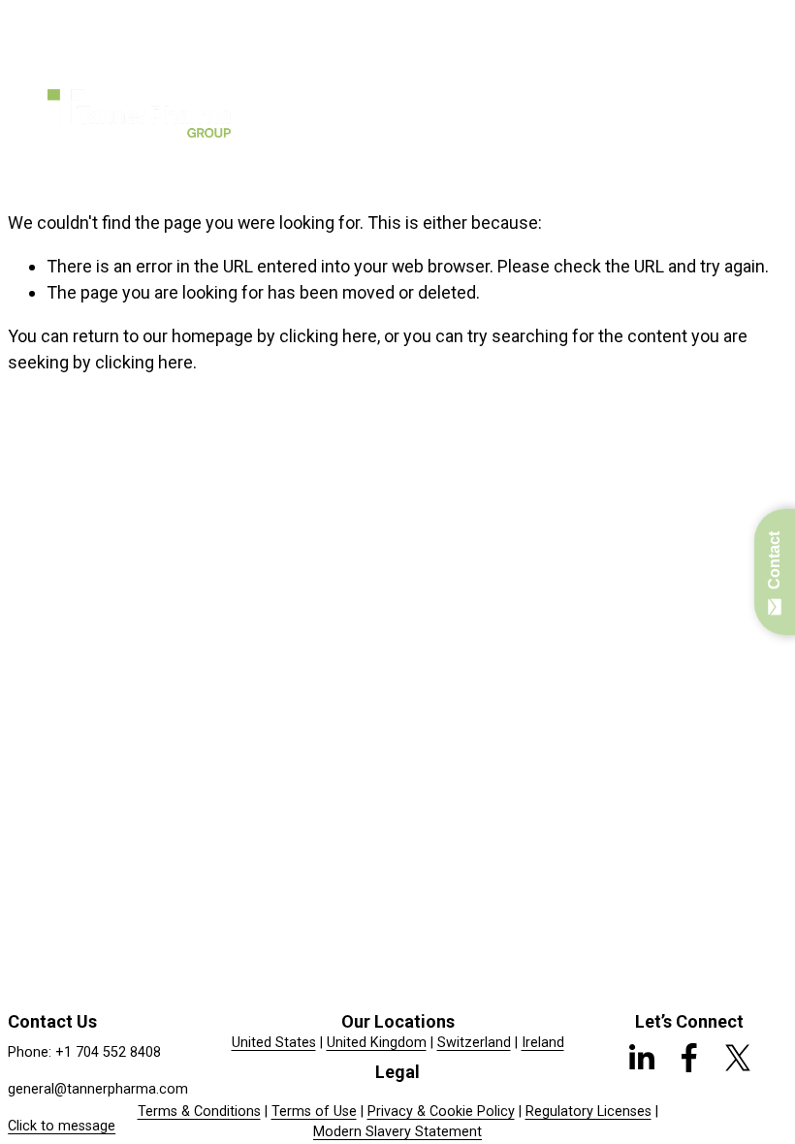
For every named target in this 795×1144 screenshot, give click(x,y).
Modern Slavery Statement (397, 1132)
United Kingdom (377, 1042)
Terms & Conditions (199, 1111)
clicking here (328, 336)
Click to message (61, 1126)
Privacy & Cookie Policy (441, 1111)
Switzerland (474, 1042)
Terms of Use (314, 1111)
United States (274, 1042)
